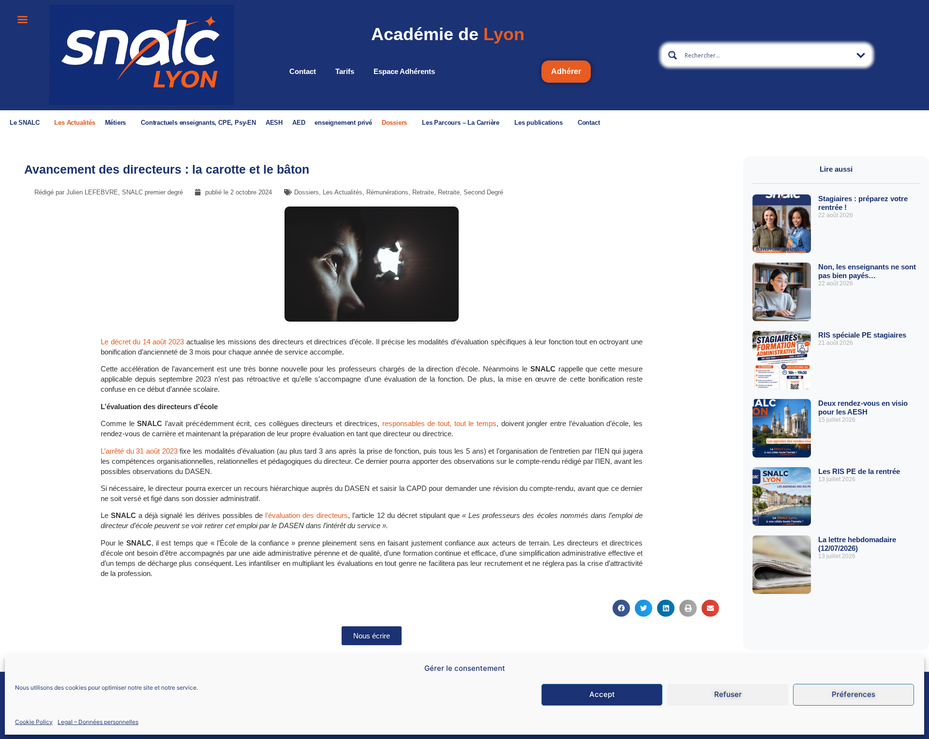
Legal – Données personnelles (98, 721)
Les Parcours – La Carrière (460, 122)
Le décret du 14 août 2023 (142, 342)
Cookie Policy (34, 721)
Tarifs (344, 71)
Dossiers (394, 122)
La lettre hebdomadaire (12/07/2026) (857, 543)
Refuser (728, 694)
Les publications (538, 122)
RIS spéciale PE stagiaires (862, 335)
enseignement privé (343, 122)
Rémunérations (387, 192)
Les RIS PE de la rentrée (859, 471)
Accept (602, 694)
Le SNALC (24, 122)
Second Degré (483, 192)
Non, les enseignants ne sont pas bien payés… (867, 271)
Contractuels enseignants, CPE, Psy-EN (198, 122)
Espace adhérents (404, 71)
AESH (274, 122)
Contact (302, 71)
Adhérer (566, 71)
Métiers (115, 122)
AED (298, 122)
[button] (621, 608)
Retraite (423, 192)
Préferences (853, 694)
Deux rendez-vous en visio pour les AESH (863, 407)
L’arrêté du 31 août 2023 (139, 451)
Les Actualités (74, 122)
